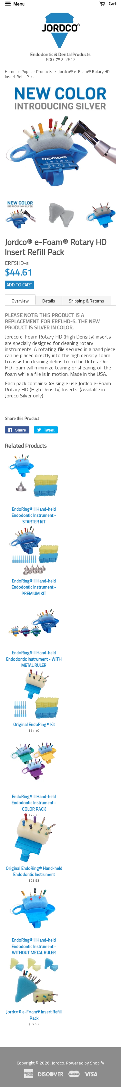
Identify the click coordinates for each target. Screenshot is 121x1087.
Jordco (58, 1063)
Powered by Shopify (85, 1063)
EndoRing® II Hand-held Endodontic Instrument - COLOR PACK (34, 802)
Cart (112, 4)
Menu (19, 4)
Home (10, 71)
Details (48, 301)
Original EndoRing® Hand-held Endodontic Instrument (34, 871)
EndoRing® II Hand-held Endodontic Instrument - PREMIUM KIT (34, 587)
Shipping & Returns (86, 301)
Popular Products (37, 71)
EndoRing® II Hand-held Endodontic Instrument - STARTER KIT (34, 515)
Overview (20, 301)
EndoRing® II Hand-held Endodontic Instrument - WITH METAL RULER (34, 658)
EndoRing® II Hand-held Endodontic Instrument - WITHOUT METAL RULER (34, 946)
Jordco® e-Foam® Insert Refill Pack (34, 1014)
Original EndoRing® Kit (34, 724)
